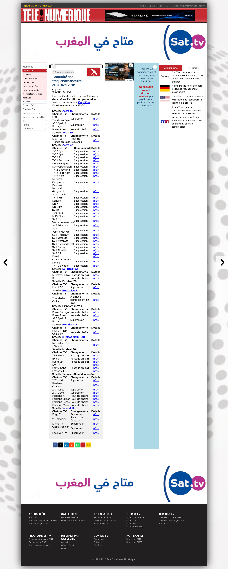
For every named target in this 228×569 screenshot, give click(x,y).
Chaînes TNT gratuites (105, 520)
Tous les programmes (39, 545)
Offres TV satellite (135, 517)
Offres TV (28, 105)
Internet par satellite (195, 5)
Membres (28, 66)
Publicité (98, 542)
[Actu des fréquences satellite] (93, 75)
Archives (27, 97)
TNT (165, 5)
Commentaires (30, 78)
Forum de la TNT (102, 523)
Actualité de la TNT (103, 517)
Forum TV (163, 523)
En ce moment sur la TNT (41, 539)
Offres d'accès (68, 545)
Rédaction (99, 539)
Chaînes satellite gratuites (172, 520)
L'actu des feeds (31, 90)
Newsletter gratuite (32, 94)
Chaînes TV (29, 109)
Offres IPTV (132, 523)
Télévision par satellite (151, 5)
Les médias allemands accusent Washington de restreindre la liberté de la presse (188, 99)
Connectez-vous (146, 88)
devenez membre (145, 95)
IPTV (171, 5)
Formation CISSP (134, 542)
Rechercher (28, 82)
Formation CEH (133, 539)
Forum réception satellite (73, 520)
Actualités (28, 70)
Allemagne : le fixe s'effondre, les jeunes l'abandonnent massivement (187, 88)
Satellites (28, 101)
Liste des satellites (70, 517)
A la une (27, 74)
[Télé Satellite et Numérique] (56, 15)
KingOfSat (84, 102)
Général (98, 545)
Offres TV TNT (133, 520)
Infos (96, 118)
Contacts (28, 128)
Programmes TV (31, 113)
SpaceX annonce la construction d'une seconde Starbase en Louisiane (186, 110)
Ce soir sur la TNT (37, 542)
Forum (26, 124)
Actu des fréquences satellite (43, 520)
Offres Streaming (134, 526)
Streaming (179, 5)
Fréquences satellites (63, 72)
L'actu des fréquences (33, 86)
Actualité (65, 542)
